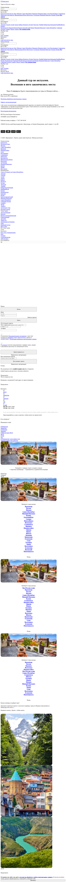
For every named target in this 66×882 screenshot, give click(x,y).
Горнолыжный (5, 217)
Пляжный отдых (5, 225)
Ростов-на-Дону (12, 13)
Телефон (3, 328)
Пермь (58, 15)
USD (2, 40)
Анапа (28, 544)
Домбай (41, 24)
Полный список (5, 209)
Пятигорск (4, 15)
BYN (8, 40)
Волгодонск (29, 546)
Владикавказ (54, 13)
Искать (19, 309)
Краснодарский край (24, 28)
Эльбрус (16, 29)
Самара (28, 519)
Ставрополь (61, 13)
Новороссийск (42, 13)
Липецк (28, 530)
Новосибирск (28, 521)
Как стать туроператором (8, 232)
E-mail (2, 326)
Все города (4, 169)
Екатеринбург (29, 517)
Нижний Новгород (45, 15)
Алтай (12, 24)
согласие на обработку (7, 337)
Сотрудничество (5, 237)
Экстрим (3, 218)
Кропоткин (28, 537)
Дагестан (35, 24)
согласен (4, 345)
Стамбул (7, 29)
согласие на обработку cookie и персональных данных (36, 877)
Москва (19, 13)
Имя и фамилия (5, 325)
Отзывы (6, 35)
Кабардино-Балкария (50, 24)
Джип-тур (4, 220)
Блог (2, 35)
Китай (16, 28)
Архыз (16, 24)
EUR (5, 40)
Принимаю (33, 880)
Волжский (28, 549)
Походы (3, 214)
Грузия (31, 24)
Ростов (28, 508)
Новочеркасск (29, 551)
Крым (32, 28)
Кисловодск (10, 15)
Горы (2, 223)
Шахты (28, 533)
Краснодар (4, 13)
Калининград (5, 28)
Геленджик (28, 539)
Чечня (12, 29)
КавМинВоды (60, 24)
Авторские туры (5, 207)
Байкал (21, 24)
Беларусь (26, 24)
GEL (11, 40)
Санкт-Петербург (27, 13)
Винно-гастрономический (8, 215)
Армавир (28, 535)
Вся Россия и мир (29, 588)
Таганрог (28, 542)
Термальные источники (8, 222)
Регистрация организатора (8, 111)
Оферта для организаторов (8, 102)
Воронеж (35, 13)
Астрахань (36, 15)
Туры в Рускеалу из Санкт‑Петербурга (12, 172)
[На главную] (5, 1)
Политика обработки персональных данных (14, 99)
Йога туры (4, 226)
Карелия (11, 28)
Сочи (48, 13)
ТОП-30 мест (4, 239)
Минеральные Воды (21, 15)
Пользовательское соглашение (17, 336)
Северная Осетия (6, 62)
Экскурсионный (5, 212)
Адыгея (8, 24)
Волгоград (30, 15)
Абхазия (3, 24)
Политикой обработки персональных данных (23, 339)
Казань (53, 15)
